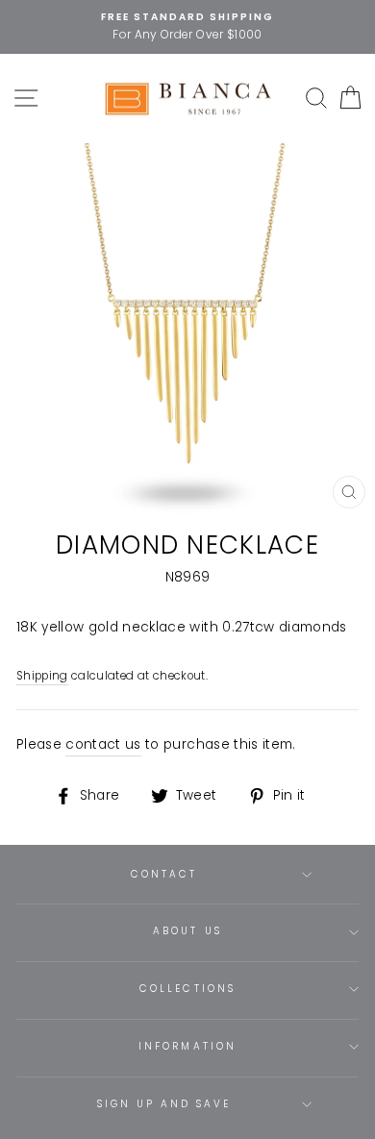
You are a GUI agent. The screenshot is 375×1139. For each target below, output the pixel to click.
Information (187, 1046)
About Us (187, 931)
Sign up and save (164, 1104)
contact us (102, 744)
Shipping (42, 675)
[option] (187, 27)
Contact (164, 874)
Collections (187, 988)
